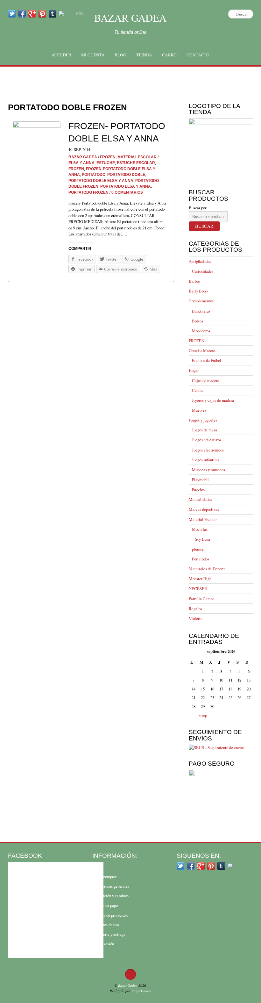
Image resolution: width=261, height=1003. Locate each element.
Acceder (61, 55)
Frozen (76, 169)
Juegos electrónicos (208, 450)
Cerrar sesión (103, 944)
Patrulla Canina (202, 599)
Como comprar (104, 876)
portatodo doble (126, 174)
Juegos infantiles (205, 460)
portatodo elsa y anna (125, 186)
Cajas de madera (205, 380)
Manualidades (200, 499)
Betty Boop (198, 291)
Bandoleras (201, 311)
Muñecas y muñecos (208, 470)
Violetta (195, 618)
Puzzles (198, 489)
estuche (105, 163)
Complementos (201, 301)
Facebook (25, 855)
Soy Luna (202, 539)
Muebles (199, 410)
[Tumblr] (52, 13)
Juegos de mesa (204, 430)
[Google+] (32, 13)
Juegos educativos (206, 440)
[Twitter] (12, 13)
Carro (169, 55)
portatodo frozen (88, 192)
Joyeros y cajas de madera (213, 400)
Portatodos (200, 559)
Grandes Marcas (202, 350)
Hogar (194, 370)
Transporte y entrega (108, 934)
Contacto (198, 55)
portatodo (93, 174)
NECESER (198, 588)
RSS (79, 13)
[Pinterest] (42, 13)
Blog (120, 55)
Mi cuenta (93, 55)
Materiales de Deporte (207, 569)
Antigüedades (200, 261)
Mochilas (200, 529)
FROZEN (108, 157)
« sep (203, 715)
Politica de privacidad (110, 915)
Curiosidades (202, 271)
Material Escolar (137, 157)
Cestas (197, 390)
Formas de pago (105, 905)
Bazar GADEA (82, 157)
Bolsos (197, 321)
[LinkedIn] (61, 13)
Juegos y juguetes (203, 420)
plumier (198, 549)
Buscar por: (198, 208)
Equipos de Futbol (206, 360)
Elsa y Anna (81, 163)
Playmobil (200, 479)
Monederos (201, 331)
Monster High (200, 578)
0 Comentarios (127, 192)
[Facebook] (22, 13)
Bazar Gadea (130, 18)
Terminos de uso (105, 924)
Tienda (144, 55)
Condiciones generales (110, 886)
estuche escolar (136, 163)
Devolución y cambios (110, 895)
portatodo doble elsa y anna (100, 180)
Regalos (195, 608)
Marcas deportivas (204, 509)
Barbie (194, 281)
